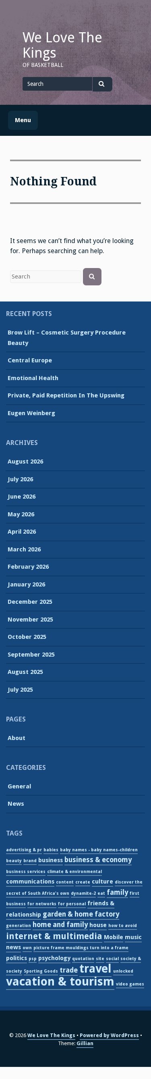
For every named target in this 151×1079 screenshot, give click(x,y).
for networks (41, 903)
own (27, 947)
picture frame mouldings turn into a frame (80, 947)
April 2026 (22, 531)
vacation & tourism (60, 981)
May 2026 (21, 514)
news (13, 947)
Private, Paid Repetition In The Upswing (66, 395)
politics (16, 958)
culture (102, 881)
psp (33, 958)
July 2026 (20, 479)
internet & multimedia (54, 936)
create (82, 882)
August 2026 (25, 461)
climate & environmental (74, 871)
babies (50, 849)
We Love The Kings (62, 45)
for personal (72, 903)
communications (30, 881)
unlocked (123, 971)
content (65, 882)
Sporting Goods (41, 971)
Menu (23, 120)
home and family (60, 925)
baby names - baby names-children (99, 849)
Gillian (85, 1043)
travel (95, 968)
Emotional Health (33, 378)
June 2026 (21, 496)
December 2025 (30, 601)
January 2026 (26, 584)
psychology (54, 958)
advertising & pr (24, 849)
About (16, 738)
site (100, 958)
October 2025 (27, 636)
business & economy (98, 860)
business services (26, 871)
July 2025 (20, 689)
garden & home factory (81, 914)
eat (101, 893)
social (112, 958)
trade (69, 970)
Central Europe (30, 360)
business (50, 860)
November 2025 (30, 619)
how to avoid (122, 925)
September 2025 (31, 654)
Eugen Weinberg (31, 413)
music (133, 937)
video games (130, 984)
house (98, 925)
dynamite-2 (83, 893)
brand (30, 860)
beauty (14, 860)
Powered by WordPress (109, 1035)
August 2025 (25, 672)
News (16, 803)
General (19, 786)
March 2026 (24, 549)
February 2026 (28, 566)
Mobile (113, 937)
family (117, 892)
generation (18, 925)
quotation (83, 958)
